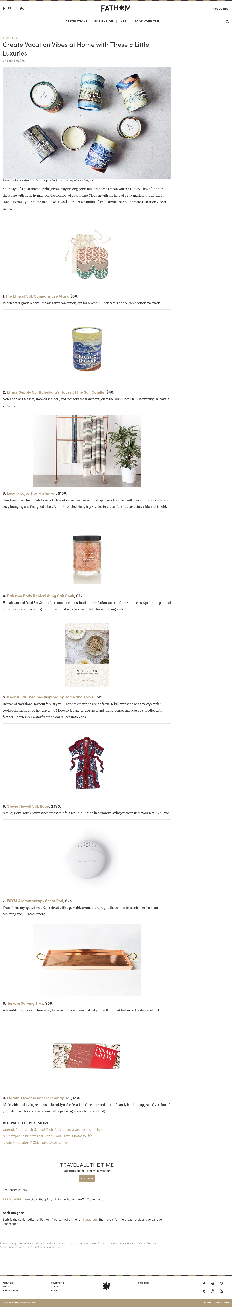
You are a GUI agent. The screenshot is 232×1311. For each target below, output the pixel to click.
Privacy (55, 1290)
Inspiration (103, 21)
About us (8, 1282)
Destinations (77, 21)
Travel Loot (10, 37)
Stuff (80, 1199)
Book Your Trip (147, 21)
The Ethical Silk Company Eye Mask (37, 296)
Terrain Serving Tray (25, 1003)
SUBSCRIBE (87, 1178)
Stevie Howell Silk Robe (28, 806)
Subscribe (221, 8)
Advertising (57, 1282)
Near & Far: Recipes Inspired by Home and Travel (51, 697)
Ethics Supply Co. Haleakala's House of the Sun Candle (55, 392)
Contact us (57, 1286)
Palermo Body (64, 1199)
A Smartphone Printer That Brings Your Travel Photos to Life (47, 1136)
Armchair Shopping (38, 1199)
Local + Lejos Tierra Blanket (31, 493)
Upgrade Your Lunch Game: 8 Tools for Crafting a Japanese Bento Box (52, 1129)
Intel (124, 21)
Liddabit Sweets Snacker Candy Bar (39, 1097)
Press (6, 1286)
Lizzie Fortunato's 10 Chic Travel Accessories (35, 1142)
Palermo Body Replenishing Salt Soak (40, 595)
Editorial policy (11, 1290)
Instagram (90, 1219)
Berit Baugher (16, 60)
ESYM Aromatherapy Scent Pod (35, 900)
